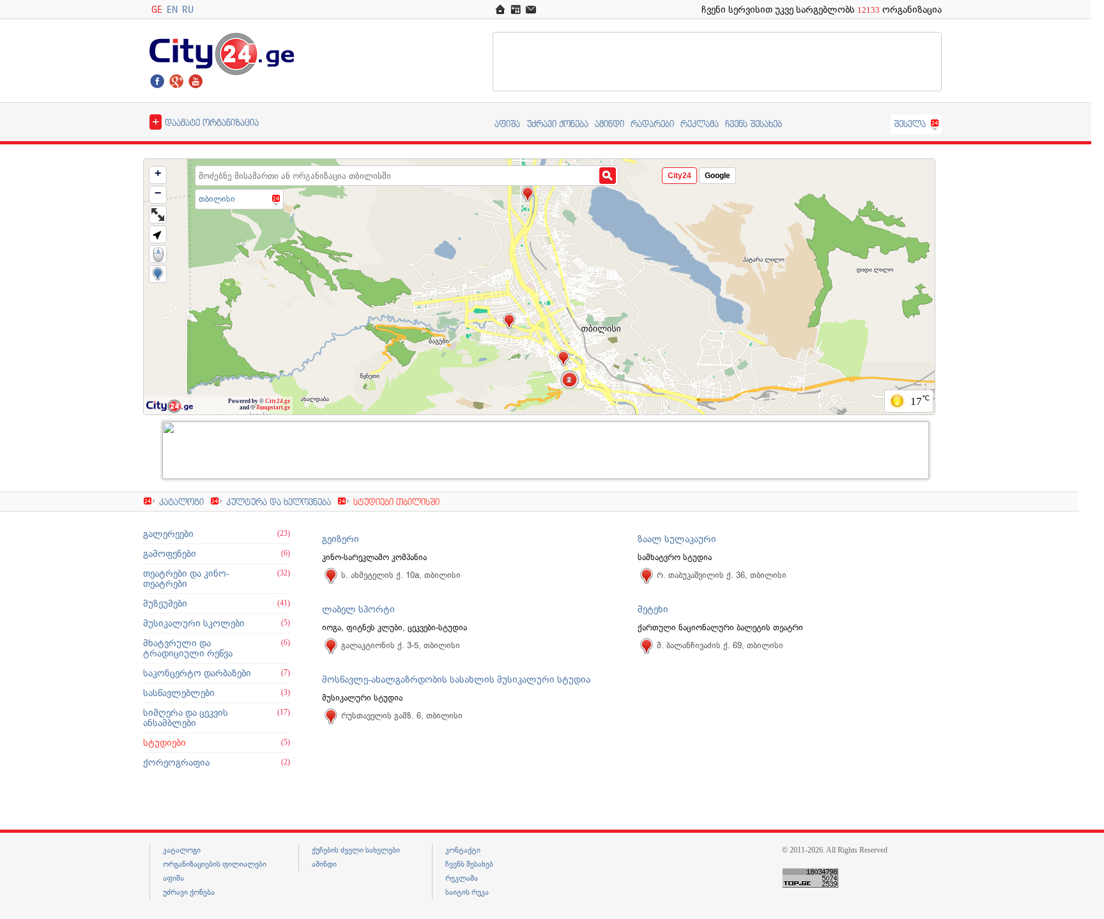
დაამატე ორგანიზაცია (205, 121)
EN (172, 9)
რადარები (652, 124)
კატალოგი (181, 502)
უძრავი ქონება (557, 124)
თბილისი (217, 199)
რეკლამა (699, 124)
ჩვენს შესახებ (753, 124)
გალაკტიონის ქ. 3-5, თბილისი (400, 645)
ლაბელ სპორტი (358, 609)
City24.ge (277, 401)
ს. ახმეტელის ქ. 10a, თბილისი (401, 575)
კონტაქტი (462, 850)
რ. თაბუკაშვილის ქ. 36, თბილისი (721, 575)
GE (156, 9)
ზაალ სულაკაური (677, 539)
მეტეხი (653, 609)
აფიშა (507, 124)
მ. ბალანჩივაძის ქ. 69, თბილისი (720, 645)
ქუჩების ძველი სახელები (356, 850)
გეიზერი (340, 539)
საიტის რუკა (467, 892)
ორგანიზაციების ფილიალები (214, 864)
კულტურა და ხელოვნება (278, 502)
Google (717, 175)
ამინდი (609, 124)
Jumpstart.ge (273, 407)
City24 (679, 175)
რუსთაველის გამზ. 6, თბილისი (402, 715)
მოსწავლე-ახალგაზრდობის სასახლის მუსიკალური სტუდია (456, 679)
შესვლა (910, 124)
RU (188, 9)
